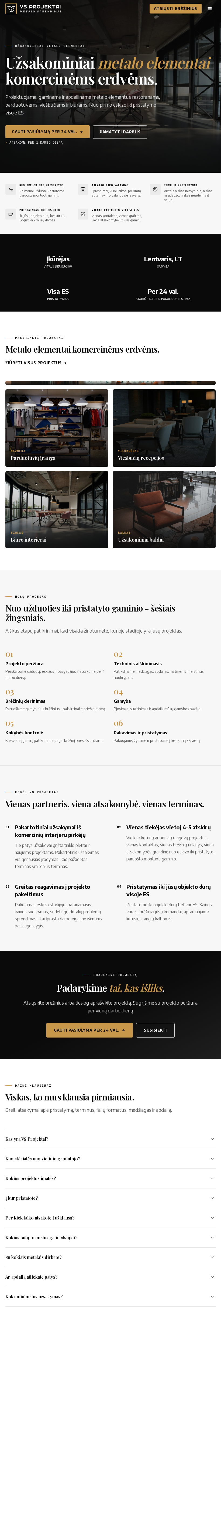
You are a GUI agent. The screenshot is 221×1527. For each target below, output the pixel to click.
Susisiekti (155, 1030)
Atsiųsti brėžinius (175, 8)
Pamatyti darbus (120, 132)
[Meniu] (210, 9)
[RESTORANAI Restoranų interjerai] (110, 383)
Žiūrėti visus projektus (33, 362)
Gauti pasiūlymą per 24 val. (44, 131)
